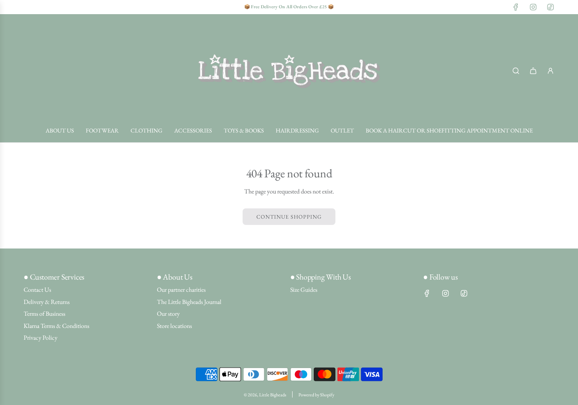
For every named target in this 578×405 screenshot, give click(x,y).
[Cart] (533, 70)
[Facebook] (516, 7)
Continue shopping (289, 216)
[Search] (516, 70)
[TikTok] (550, 7)
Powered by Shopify (316, 395)
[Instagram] (533, 7)
